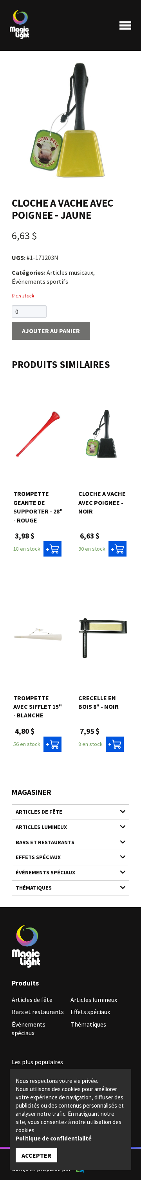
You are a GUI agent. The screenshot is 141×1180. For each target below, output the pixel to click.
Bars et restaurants (45, 842)
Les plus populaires (37, 1062)
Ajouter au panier (51, 331)
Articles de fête (39, 811)
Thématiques (34, 887)
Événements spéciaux (45, 872)
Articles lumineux (41, 827)
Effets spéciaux (38, 857)
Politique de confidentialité (54, 1138)
